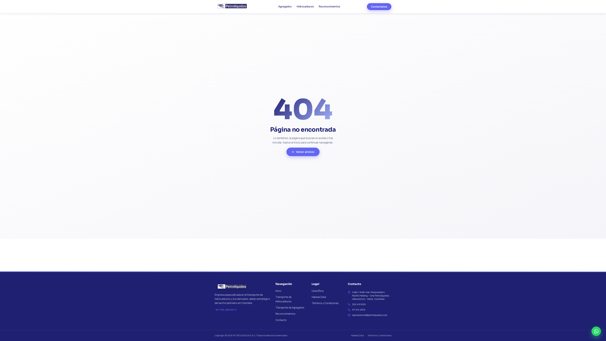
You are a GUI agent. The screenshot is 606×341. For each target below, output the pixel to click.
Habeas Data (319, 297)
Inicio (278, 291)
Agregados (284, 6)
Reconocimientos (329, 6)
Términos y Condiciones (325, 303)
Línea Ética (318, 291)
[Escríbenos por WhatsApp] (596, 331)
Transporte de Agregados (290, 307)
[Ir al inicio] (233, 6)
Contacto (281, 320)
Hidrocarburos (305, 6)
